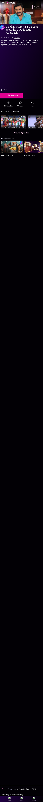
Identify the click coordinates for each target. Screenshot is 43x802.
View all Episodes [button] (21, 133)
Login (36, 7)
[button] (14, 122)
